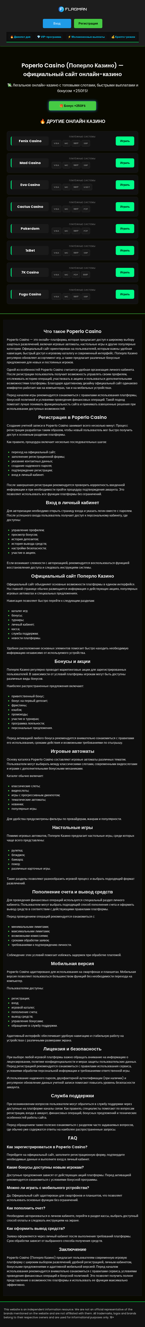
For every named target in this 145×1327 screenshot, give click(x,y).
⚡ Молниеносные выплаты (86, 37)
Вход (56, 23)
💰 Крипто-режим (123, 37)
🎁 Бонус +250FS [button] (72, 106)
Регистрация (88, 23)
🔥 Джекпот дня (20, 37)
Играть (125, 141)
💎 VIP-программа (49, 37)
